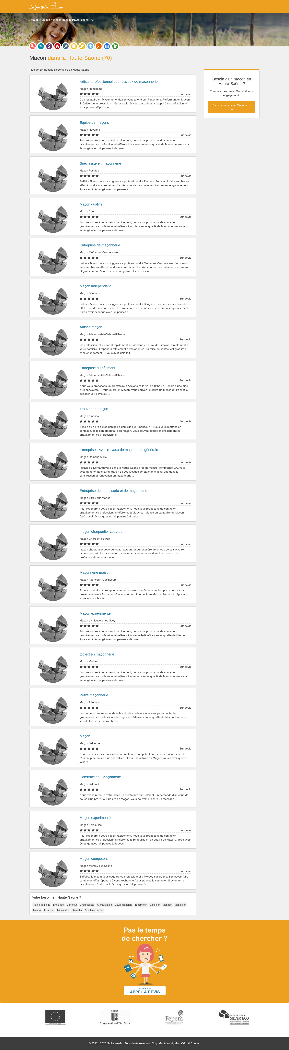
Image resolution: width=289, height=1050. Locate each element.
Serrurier (77, 910)
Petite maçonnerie (94, 695)
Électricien (141, 904)
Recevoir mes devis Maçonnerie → (232, 107)
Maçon (85, 736)
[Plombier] (41, 46)
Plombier (49, 910)
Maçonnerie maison (95, 572)
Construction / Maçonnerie (100, 777)
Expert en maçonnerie (97, 654)
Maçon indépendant (95, 286)
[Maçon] (99, 46)
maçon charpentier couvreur (102, 532)
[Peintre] (66, 46)
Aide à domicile (41, 904)
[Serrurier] (32, 46)
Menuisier (180, 904)
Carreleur (72, 904)
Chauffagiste (87, 904)
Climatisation (104, 904)
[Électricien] (49, 46)
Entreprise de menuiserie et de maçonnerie (113, 491)
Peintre (37, 910)
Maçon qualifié (91, 204)
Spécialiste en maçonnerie (100, 163)
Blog (154, 1043)
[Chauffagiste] (57, 46)
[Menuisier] (74, 46)
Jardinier (155, 904)
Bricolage (58, 904)
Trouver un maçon (94, 409)
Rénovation (63, 910)
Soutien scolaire (94, 910)
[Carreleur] (107, 46)
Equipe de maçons (94, 122)
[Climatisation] (90, 46)
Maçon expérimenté (95, 613)
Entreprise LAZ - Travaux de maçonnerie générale (119, 450)
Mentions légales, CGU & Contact (179, 1043)
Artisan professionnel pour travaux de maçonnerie (119, 82)
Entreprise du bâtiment (97, 368)
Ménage (167, 904)
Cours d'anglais (123, 904)
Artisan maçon (91, 327)
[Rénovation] (82, 46)
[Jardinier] (115, 46)
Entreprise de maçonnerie (100, 245)
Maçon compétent (94, 859)
